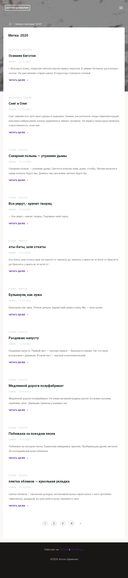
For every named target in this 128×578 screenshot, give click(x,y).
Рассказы (15, 50)
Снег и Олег (18, 103)
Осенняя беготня (22, 56)
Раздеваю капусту (24, 338)
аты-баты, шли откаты (27, 247)
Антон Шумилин (17, 7)
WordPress (77, 549)
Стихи (12, 150)
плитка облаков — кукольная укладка (39, 481)
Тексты (27, 50)
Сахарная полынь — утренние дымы (38, 156)
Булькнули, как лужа (25, 295)
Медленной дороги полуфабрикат (36, 386)
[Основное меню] (121, 8)
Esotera (63, 549)
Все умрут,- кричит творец (30, 204)
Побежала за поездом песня (32, 433)
